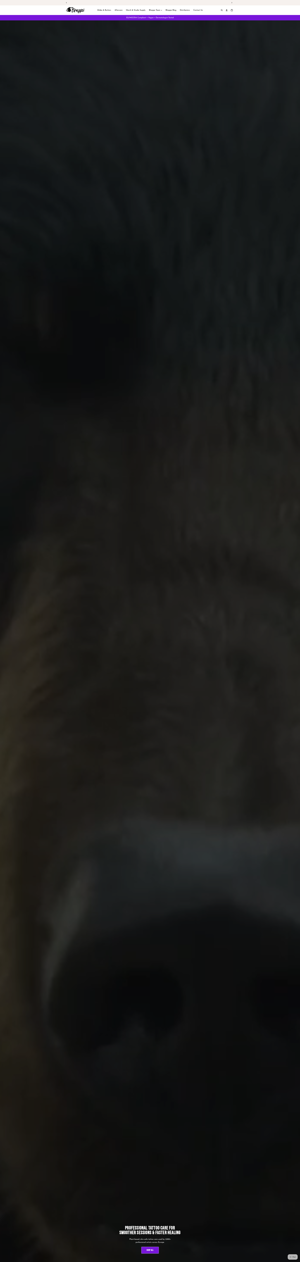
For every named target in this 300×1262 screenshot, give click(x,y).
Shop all (150, 1250)
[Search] (221, 10)
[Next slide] (231, 2)
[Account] (226, 10)
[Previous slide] (66, 2)
